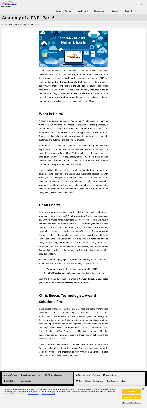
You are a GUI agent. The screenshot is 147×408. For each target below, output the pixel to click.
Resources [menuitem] (99, 11)
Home (4, 24)
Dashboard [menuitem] (83, 11)
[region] (73, 397)
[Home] (28, 4)
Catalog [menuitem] (67, 11)
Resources (13, 24)
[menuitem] (10, 375)
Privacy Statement (48, 394)
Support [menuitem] (128, 11)
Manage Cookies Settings (131, 403)
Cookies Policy (33, 394)
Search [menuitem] (115, 11)
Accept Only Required (132, 397)
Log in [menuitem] (142, 4)
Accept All (131, 391)
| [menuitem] (107, 10)
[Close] (143, 388)
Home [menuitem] (58, 11)
